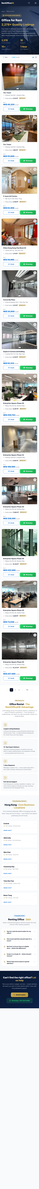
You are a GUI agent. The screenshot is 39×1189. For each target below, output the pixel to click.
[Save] (34, 65)
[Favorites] (29, 3)
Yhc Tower (7, 93)
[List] (36, 57)
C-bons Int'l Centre (10, 196)
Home (3, 11)
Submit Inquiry (20, 995)
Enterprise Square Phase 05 (13, 403)
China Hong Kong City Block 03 (14, 248)
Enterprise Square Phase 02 (13, 455)
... (22, 690)
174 (27, 690)
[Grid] (33, 57)
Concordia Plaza (9, 300)
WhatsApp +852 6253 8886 (21, 1000)
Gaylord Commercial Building (14, 351)
